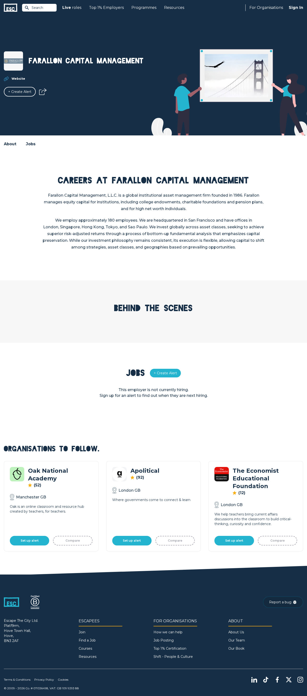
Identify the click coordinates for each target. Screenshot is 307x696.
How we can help (168, 632)
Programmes (143, 7)
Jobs (30, 144)
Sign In (296, 7)
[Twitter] (289, 680)
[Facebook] (277, 680)
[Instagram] (300, 680)
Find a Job (87, 640)
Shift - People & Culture (173, 656)
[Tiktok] (266, 680)
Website (18, 78)
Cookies (63, 679)
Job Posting (164, 640)
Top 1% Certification (170, 648)
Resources (174, 7)
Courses (85, 648)
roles (71, 7)
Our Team (236, 640)
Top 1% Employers (106, 7)
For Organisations (266, 7)
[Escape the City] (10, 8)
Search (37, 8)
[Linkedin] (254, 680)
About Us (236, 632)
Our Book (236, 648)
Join (82, 632)
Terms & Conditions (17, 679)
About (10, 144)
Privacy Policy (44, 679)
